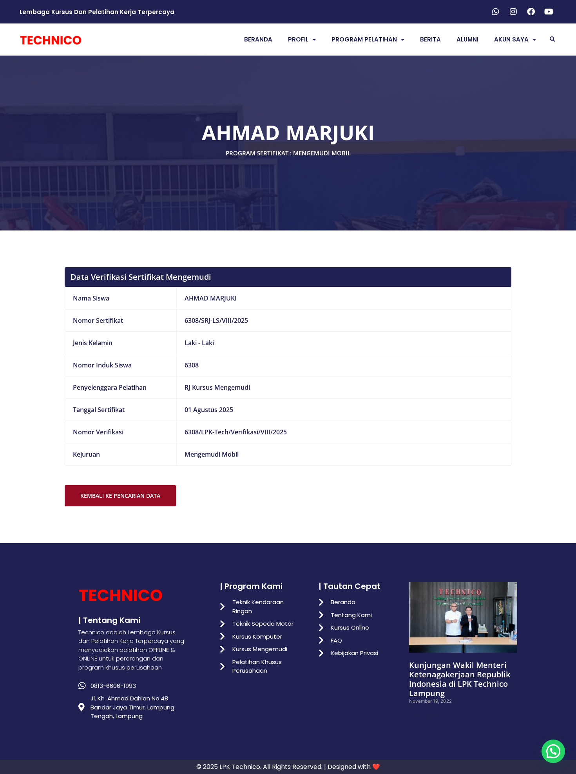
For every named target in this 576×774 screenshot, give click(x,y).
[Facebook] (531, 12)
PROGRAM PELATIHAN (364, 39)
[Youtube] (548, 12)
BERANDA (258, 39)
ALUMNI (467, 39)
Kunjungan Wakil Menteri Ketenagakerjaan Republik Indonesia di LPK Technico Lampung (459, 679)
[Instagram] (513, 12)
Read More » (423, 714)
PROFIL (298, 39)
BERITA (430, 39)
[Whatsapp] (496, 12)
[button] (552, 39)
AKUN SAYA (511, 39)
